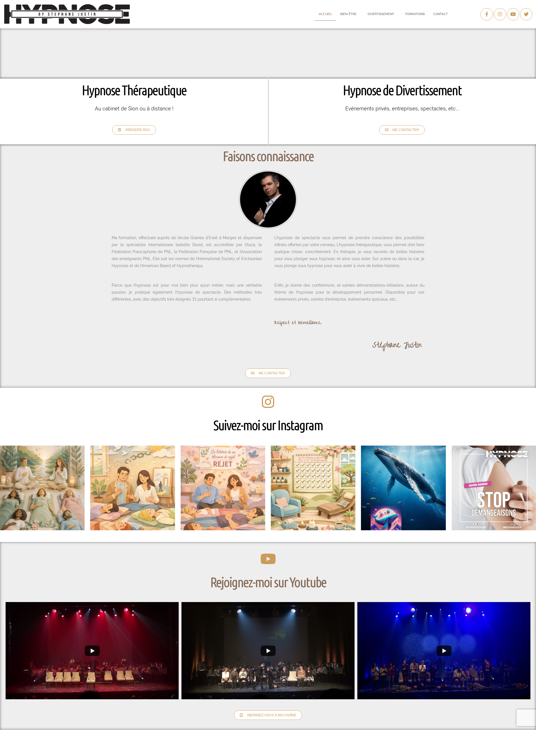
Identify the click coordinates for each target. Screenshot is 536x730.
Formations (415, 14)
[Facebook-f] (486, 14)
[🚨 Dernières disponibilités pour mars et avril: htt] (313, 488)
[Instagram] (500, 14)
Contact (440, 14)
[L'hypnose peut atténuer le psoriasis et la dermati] (493, 488)
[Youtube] (513, 14)
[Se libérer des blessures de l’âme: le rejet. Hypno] (223, 488)
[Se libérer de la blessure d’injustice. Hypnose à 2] (42, 488)
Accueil (325, 14)
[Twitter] (526, 14)
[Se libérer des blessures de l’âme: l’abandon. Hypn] (132, 488)
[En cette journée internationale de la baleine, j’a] (403, 488)
